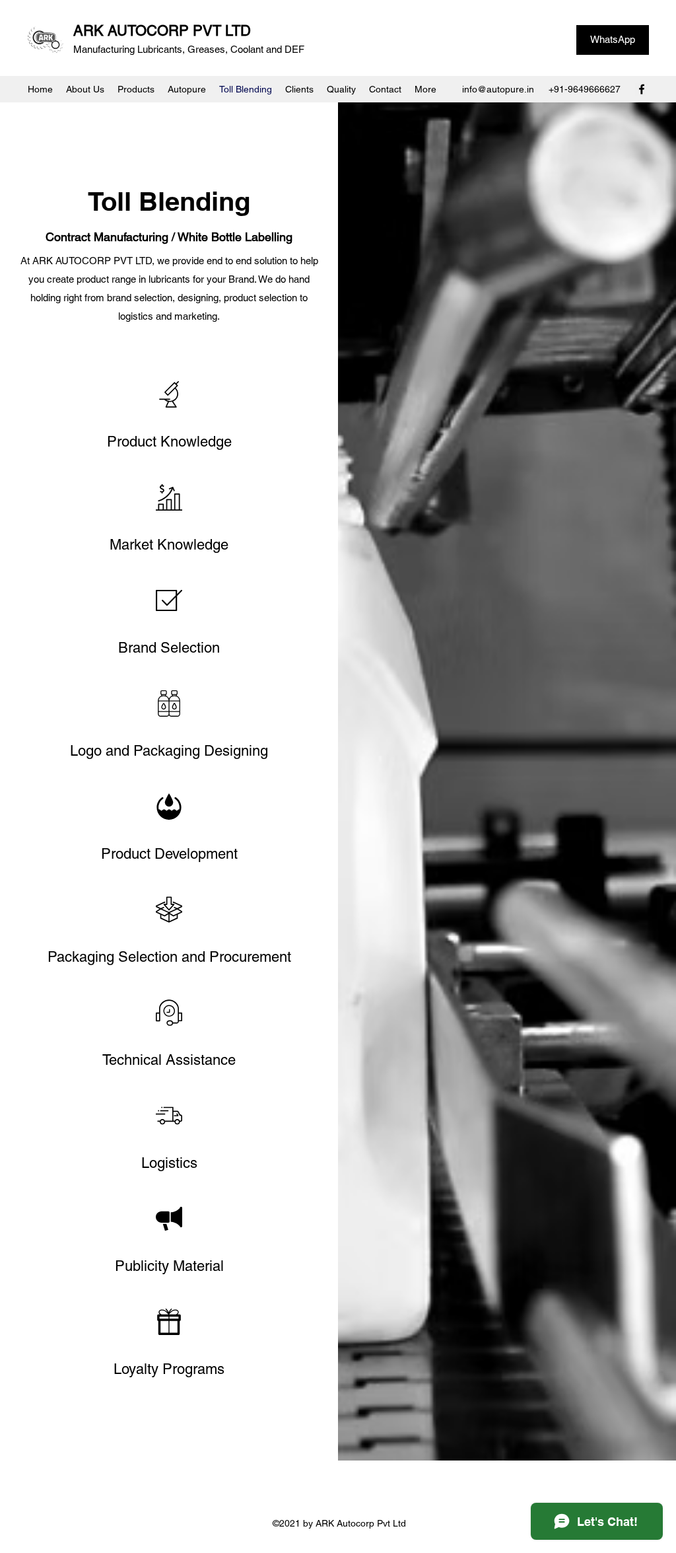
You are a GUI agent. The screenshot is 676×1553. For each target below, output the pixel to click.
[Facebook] (641, 89)
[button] (136, 89)
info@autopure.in (498, 89)
